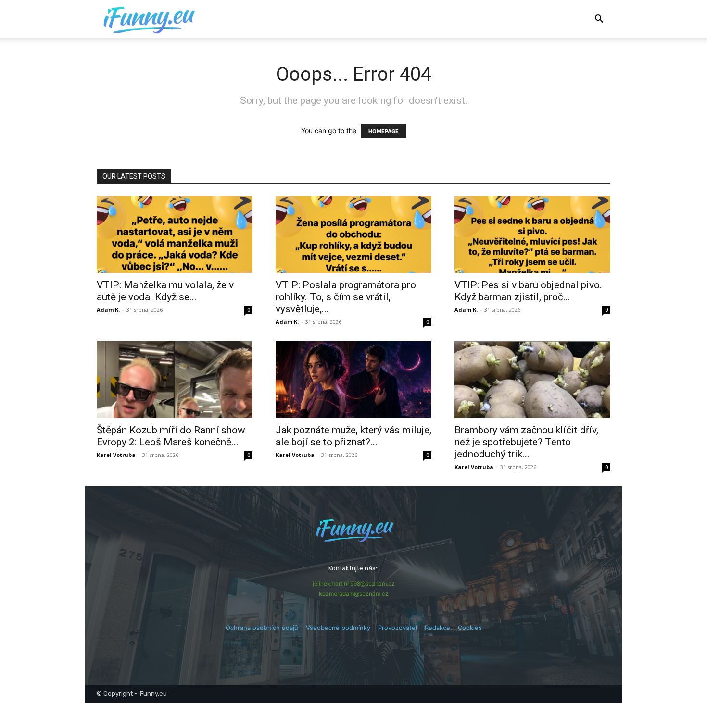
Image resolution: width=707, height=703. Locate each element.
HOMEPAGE (383, 131)
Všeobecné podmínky (338, 627)
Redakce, (441, 627)
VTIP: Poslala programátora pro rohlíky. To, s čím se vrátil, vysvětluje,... (346, 297)
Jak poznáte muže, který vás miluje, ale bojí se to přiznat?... (353, 436)
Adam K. (108, 309)
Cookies (470, 627)
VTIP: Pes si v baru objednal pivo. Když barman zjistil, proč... (528, 291)
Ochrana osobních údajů (262, 627)
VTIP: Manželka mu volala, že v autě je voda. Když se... (165, 291)
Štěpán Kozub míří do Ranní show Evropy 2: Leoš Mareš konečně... (171, 436)
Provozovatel (397, 627)
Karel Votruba (116, 454)
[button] (598, 20)
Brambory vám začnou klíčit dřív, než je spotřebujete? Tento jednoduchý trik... (526, 442)
